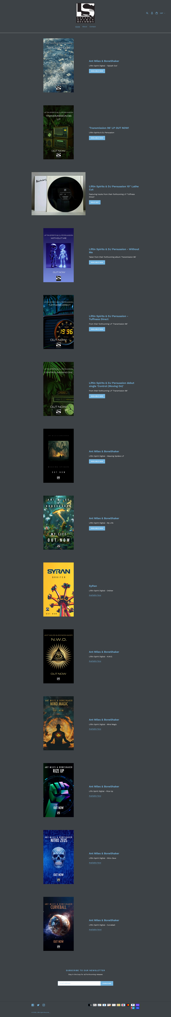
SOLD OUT (95, 202)
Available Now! (95, 929)
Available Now (97, 528)
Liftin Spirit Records (43, 1012)
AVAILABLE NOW (97, 71)
